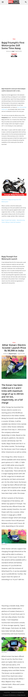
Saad (13, 51)
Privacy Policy (7, 692)
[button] (26, 2)
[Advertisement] (14, 19)
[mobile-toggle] (2, 2)
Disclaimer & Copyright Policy (17, 692)
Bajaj (14, 39)
